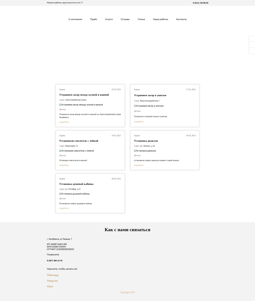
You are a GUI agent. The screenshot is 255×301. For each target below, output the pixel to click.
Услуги (109, 19)
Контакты (181, 19)
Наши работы (160, 19)
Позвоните (54, 257)
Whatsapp (53, 275)
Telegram (52, 280)
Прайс (93, 19)
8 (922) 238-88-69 (200, 3)
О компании (75, 19)
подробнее (64, 122)
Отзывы (125, 19)
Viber (50, 286)
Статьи (141, 19)
